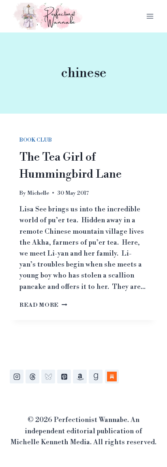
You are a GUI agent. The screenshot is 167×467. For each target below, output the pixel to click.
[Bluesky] (48, 376)
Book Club (35, 140)
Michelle (38, 192)
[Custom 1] (112, 376)
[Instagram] (17, 376)
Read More (43, 304)
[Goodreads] (96, 376)
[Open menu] (149, 16)
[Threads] (32, 376)
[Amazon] (80, 376)
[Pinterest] (64, 376)
